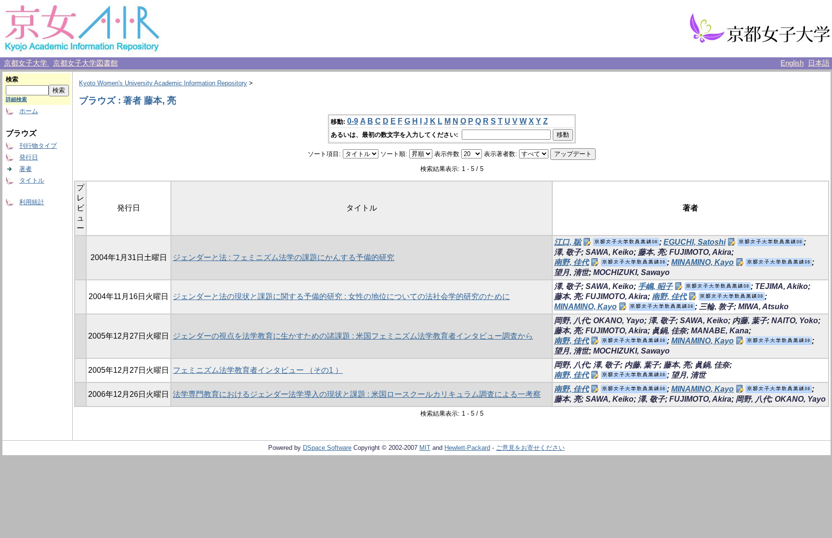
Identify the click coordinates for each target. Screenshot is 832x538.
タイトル (31, 180)
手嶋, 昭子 (655, 286)
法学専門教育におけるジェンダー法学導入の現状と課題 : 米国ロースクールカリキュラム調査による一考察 (357, 394)
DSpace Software (327, 447)
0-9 (352, 121)
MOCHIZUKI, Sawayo (631, 272)
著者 (25, 168)
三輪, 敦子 (716, 306)
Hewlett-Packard (467, 447)
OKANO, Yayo (618, 320)
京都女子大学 (26, 63)
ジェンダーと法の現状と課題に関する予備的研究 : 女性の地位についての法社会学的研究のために (341, 296)
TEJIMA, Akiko (781, 286)
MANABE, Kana (720, 331)
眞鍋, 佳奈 (669, 331)
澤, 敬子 (567, 252)
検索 (12, 79)
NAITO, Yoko (794, 320)
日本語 (819, 63)
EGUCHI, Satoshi (694, 242)
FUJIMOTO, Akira (700, 252)
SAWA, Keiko (609, 252)
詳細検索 (16, 99)
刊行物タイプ (38, 145)
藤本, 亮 (651, 252)
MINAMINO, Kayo (702, 262)
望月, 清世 (571, 272)
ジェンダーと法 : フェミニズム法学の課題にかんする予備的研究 (283, 257)
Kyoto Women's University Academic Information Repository (163, 83)
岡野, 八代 (571, 320)
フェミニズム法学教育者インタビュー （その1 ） (258, 370)
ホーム (28, 111)
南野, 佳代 (571, 262)
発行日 (28, 157)
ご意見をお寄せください (530, 447)
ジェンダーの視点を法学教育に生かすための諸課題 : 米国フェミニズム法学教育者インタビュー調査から (353, 336)
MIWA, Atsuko (763, 306)
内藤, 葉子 (749, 320)
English (792, 63)
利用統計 (31, 202)
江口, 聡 (567, 242)
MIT (424, 447)
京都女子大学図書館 (85, 63)
